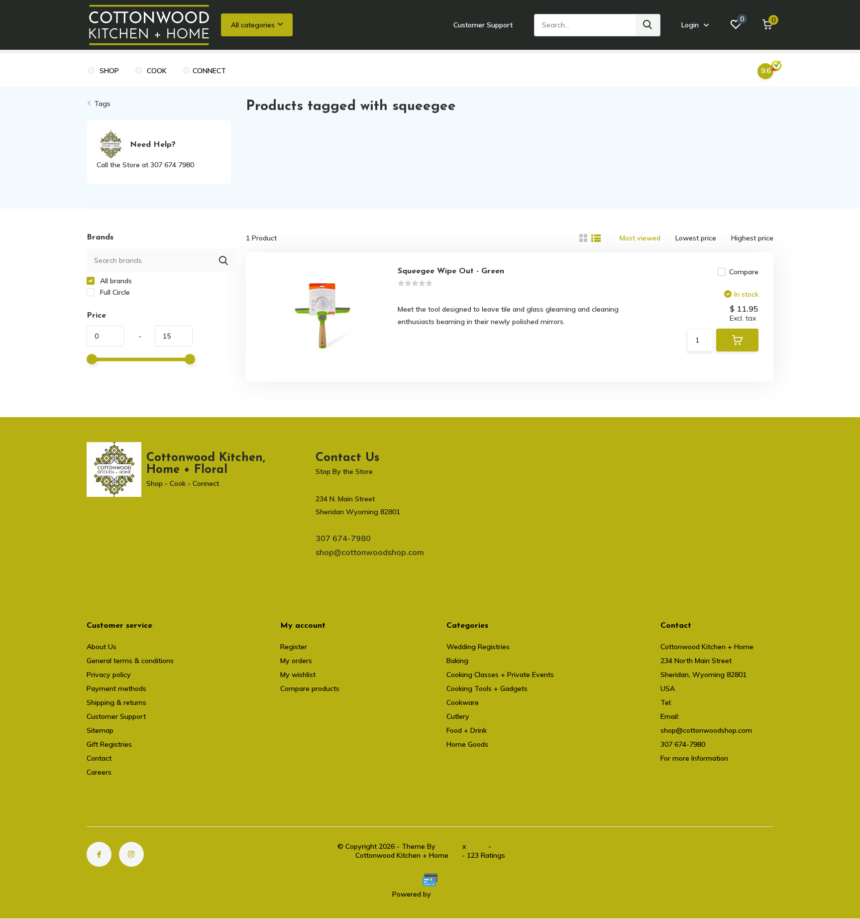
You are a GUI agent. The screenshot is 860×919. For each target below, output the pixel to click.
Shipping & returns (116, 702)
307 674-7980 (343, 538)
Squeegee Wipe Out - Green (451, 271)
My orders (296, 660)
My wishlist (298, 674)
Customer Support (483, 24)
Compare (743, 271)
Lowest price (695, 237)
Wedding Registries (478, 646)
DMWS (448, 846)
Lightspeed (450, 894)
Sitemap (100, 730)
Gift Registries (109, 744)
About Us (101, 646)
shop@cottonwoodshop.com (370, 552)
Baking (457, 660)
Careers (99, 772)
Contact (99, 758)
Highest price (752, 237)
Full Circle (114, 292)
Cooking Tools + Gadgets (487, 688)
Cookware (462, 702)
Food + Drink (466, 730)
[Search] (648, 25)
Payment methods (116, 688)
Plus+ (477, 846)
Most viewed (640, 237)
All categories (253, 24)
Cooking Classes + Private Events (500, 674)
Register (293, 646)
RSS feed (508, 846)
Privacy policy (109, 674)
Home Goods (467, 744)
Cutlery (457, 716)
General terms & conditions (130, 660)
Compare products (309, 688)
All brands (115, 280)
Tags (102, 103)
